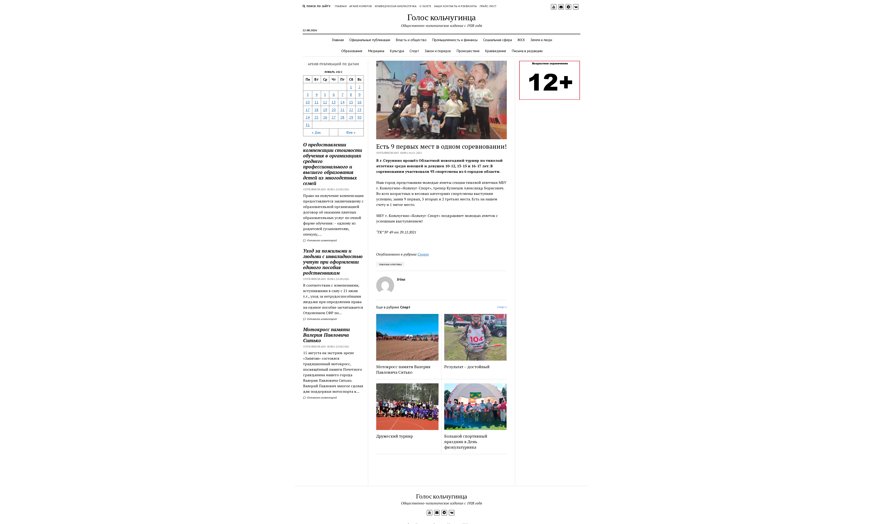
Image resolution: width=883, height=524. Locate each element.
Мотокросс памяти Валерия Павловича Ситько (326, 335)
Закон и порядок (438, 50)
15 (351, 102)
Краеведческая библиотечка (396, 6)
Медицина (376, 50)
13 (334, 102)
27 (334, 117)
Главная (341, 6)
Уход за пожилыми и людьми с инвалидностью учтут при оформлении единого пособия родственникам (333, 262)
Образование (351, 50)
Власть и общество (411, 39)
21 (342, 109)
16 (359, 102)
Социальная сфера (497, 39)
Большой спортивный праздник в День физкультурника (465, 441)
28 (342, 117)
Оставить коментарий (321, 240)
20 (334, 109)
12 (325, 102)
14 (342, 102)
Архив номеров (360, 6)
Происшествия (467, 50)
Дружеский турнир (394, 436)
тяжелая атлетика (390, 264)
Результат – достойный (467, 366)
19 (325, 109)
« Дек (316, 132)
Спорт (414, 50)
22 (351, 109)
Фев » (350, 132)
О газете (425, 6)
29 (351, 117)
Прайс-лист (488, 6)
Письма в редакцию (527, 50)
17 (308, 109)
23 (359, 109)
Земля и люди (541, 39)
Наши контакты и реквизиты (455, 6)
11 (316, 102)
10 (308, 102)
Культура (397, 50)
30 (359, 117)
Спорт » (502, 307)
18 (316, 109)
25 (316, 117)
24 (308, 117)
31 (308, 124)
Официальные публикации (369, 39)
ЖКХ (521, 39)
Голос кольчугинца (441, 17)
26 (325, 117)
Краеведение (495, 50)
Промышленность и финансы (455, 39)
